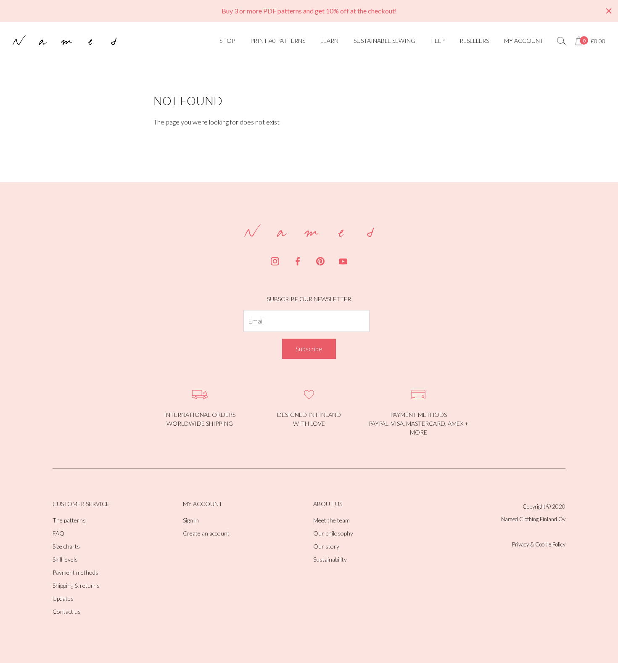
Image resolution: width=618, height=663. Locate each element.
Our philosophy (333, 533)
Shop (227, 40)
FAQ (58, 533)
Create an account (206, 533)
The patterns (69, 520)
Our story (326, 546)
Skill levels (65, 559)
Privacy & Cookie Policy (538, 544)
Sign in (191, 520)
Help (437, 40)
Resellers (474, 40)
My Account (524, 40)
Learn (329, 40)
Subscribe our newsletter (309, 298)
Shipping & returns (76, 585)
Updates (63, 598)
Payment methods (75, 572)
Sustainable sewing (384, 40)
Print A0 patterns (277, 40)
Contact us (67, 611)
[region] (309, 11)
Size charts (66, 546)
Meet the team (331, 520)
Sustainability (330, 559)
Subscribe (309, 349)
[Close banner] (609, 11)
